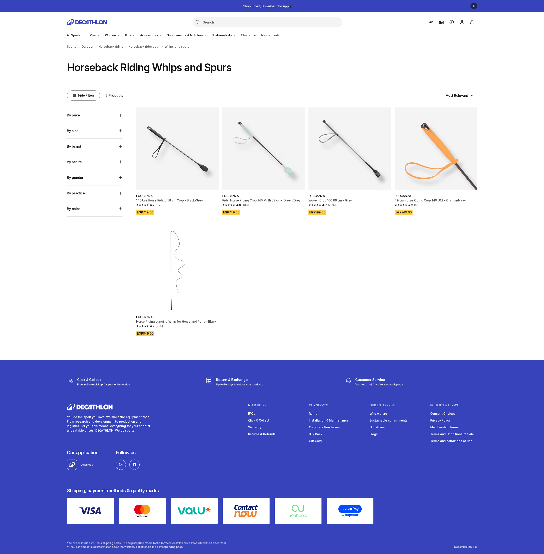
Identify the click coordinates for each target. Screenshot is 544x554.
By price (73, 115)
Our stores (377, 427)
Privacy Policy (440, 420)
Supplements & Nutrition (185, 35)
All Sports (74, 35)
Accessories (149, 35)
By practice (76, 193)
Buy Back (315, 434)
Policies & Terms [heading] (444, 405)
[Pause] (473, 6)
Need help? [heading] (257, 405)
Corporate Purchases (324, 427)
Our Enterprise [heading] (382, 405)
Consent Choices (443, 413)
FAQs (251, 413)
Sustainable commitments (389, 420)
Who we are (378, 413)
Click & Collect (258, 420)
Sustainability (222, 35)
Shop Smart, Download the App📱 (267, 6)
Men (93, 35)
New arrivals (270, 35)
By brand (74, 146)
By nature (74, 162)
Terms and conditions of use (451, 441)
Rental (313, 413)
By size (72, 131)
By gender (75, 177)
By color (73, 209)
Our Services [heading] (319, 405)
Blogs (374, 434)
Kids (128, 35)
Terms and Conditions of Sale (452, 434)
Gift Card (315, 441)
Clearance (248, 35)
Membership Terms (444, 427)
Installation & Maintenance (329, 420)
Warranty (254, 427)
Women (111, 35)
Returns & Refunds (262, 434)
